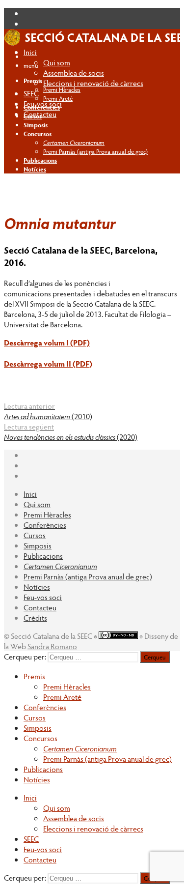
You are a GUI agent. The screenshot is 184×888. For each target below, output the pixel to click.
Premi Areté (58, 98)
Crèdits (35, 617)
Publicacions (43, 555)
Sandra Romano (52, 646)
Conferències (45, 524)
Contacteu (40, 607)
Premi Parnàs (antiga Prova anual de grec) (95, 151)
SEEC (31, 93)
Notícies (37, 586)
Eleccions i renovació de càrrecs (93, 83)
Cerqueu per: (25, 656)
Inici (30, 52)
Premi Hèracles (61, 89)
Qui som (56, 62)
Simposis (38, 545)
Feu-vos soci (43, 597)
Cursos (35, 535)
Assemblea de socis (73, 72)
